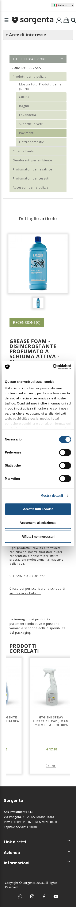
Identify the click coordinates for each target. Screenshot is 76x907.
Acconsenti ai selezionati (38, 522)
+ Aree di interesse (25, 34)
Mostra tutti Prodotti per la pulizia (40, 86)
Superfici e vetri (31, 124)
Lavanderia (27, 115)
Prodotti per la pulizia (29, 76)
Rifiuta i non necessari (38, 536)
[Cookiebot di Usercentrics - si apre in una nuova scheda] (53, 367)
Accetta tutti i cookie (38, 509)
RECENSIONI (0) (26, 322)
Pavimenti (26, 133)
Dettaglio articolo (38, 218)
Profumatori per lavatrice (32, 169)
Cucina (24, 97)
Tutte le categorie (30, 59)
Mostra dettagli (52, 495)
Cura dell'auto (23, 151)
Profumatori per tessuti (31, 178)
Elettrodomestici (32, 142)
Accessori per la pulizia (31, 187)
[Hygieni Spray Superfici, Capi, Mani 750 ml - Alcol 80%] (51, 686)
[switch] (65, 452)
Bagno (24, 106)
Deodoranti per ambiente (32, 160)
